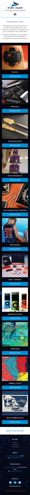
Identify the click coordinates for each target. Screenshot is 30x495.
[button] (15, 14)
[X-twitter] (15, 482)
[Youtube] (19, 482)
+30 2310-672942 (16, 471)
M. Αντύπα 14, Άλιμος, (13, 456)
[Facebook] (10, 482)
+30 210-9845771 (16, 458)
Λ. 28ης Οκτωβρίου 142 (10, 467)
